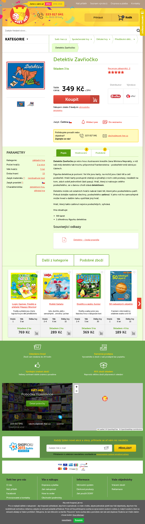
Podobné (100, 151)
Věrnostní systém (85, 485)
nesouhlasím (66, 520)
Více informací (78, 515)
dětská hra (39, 190)
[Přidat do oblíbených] (37, 272)
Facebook (11, 493)
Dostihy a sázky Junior (89, 304)
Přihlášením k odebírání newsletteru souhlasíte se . (91, 454)
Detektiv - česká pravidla (86, 239)
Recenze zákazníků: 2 (119, 68)
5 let (42, 169)
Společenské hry (80, 39)
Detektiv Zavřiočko (65, 47)
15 (43, 173)
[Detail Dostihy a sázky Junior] (88, 286)
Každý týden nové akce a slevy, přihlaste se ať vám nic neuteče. (91, 440)
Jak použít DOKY (85, 493)
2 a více (41, 164)
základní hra (38, 160)
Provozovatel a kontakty (18, 497)
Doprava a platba (119, 3)
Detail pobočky (37, 403)
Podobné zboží (91, 260)
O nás (9, 485)
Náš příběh (81, 3)
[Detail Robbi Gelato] (56, 286)
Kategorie (14, 39)
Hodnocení (81, 151)
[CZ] (43, 182)
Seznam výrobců (98, 3)
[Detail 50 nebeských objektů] (121, 286)
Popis (63, 153)
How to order (48, 493)
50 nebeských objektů (121, 304)
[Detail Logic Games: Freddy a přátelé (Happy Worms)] (24, 286)
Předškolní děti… (123, 39)
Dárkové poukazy (85, 489)
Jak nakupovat (49, 489)
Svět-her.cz (61, 39)
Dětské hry (102, 39)
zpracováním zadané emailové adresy (112, 454)
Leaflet (101, 429)
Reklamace (117, 489)
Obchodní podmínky (52, 497)
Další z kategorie (55, 260)
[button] (105, 398)
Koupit (71, 99)
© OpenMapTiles (112, 429)
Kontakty (135, 3)
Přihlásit (98, 17)
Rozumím (79, 520)
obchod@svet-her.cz (118, 135)
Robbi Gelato (56, 304)
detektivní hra (37, 187)
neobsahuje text (36, 178)
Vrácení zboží (118, 485)
